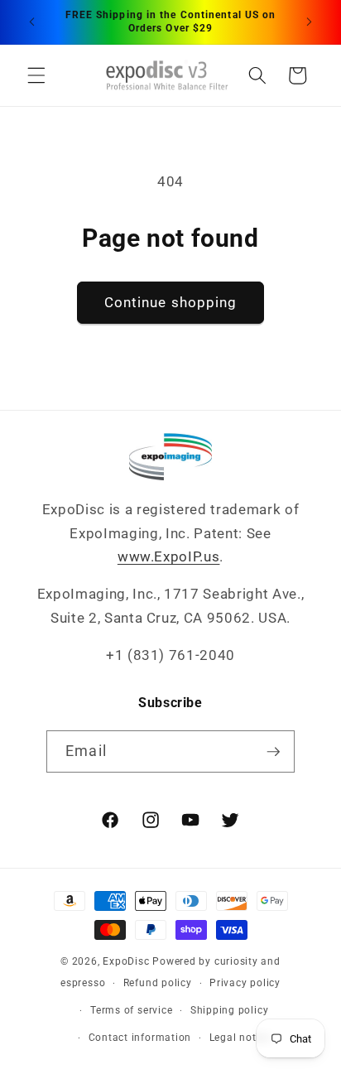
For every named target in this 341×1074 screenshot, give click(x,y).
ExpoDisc (126, 961)
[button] (36, 75)
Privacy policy (245, 983)
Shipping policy (229, 1010)
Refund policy (157, 983)
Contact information (140, 1037)
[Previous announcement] (32, 22)
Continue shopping (171, 303)
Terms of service (131, 1010)
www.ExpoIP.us (169, 557)
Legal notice (240, 1037)
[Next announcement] (309, 22)
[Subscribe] (273, 751)
